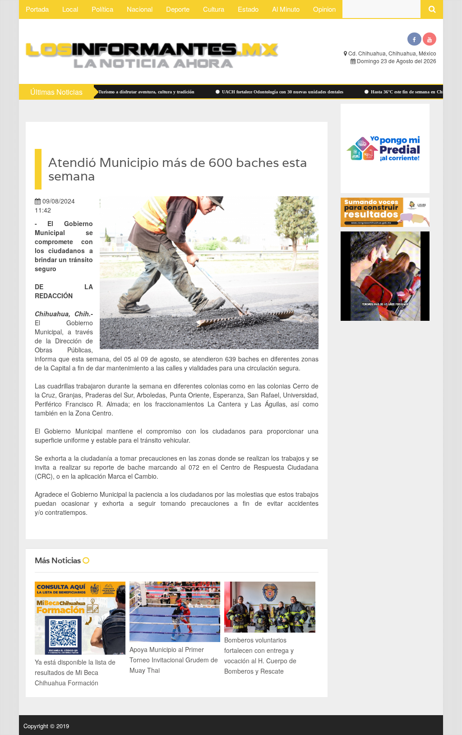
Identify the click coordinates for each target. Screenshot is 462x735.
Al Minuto (286, 9)
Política (102, 9)
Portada (37, 9)
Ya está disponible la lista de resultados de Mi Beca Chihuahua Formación (75, 672)
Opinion (324, 9)
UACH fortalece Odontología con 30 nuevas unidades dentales (257, 91)
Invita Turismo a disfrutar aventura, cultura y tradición (114, 91)
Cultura (213, 9)
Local (70, 9)
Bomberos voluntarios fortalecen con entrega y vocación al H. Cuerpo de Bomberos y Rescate (260, 655)
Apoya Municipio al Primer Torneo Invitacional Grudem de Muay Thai (173, 660)
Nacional (139, 9)
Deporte (177, 9)
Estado (248, 9)
